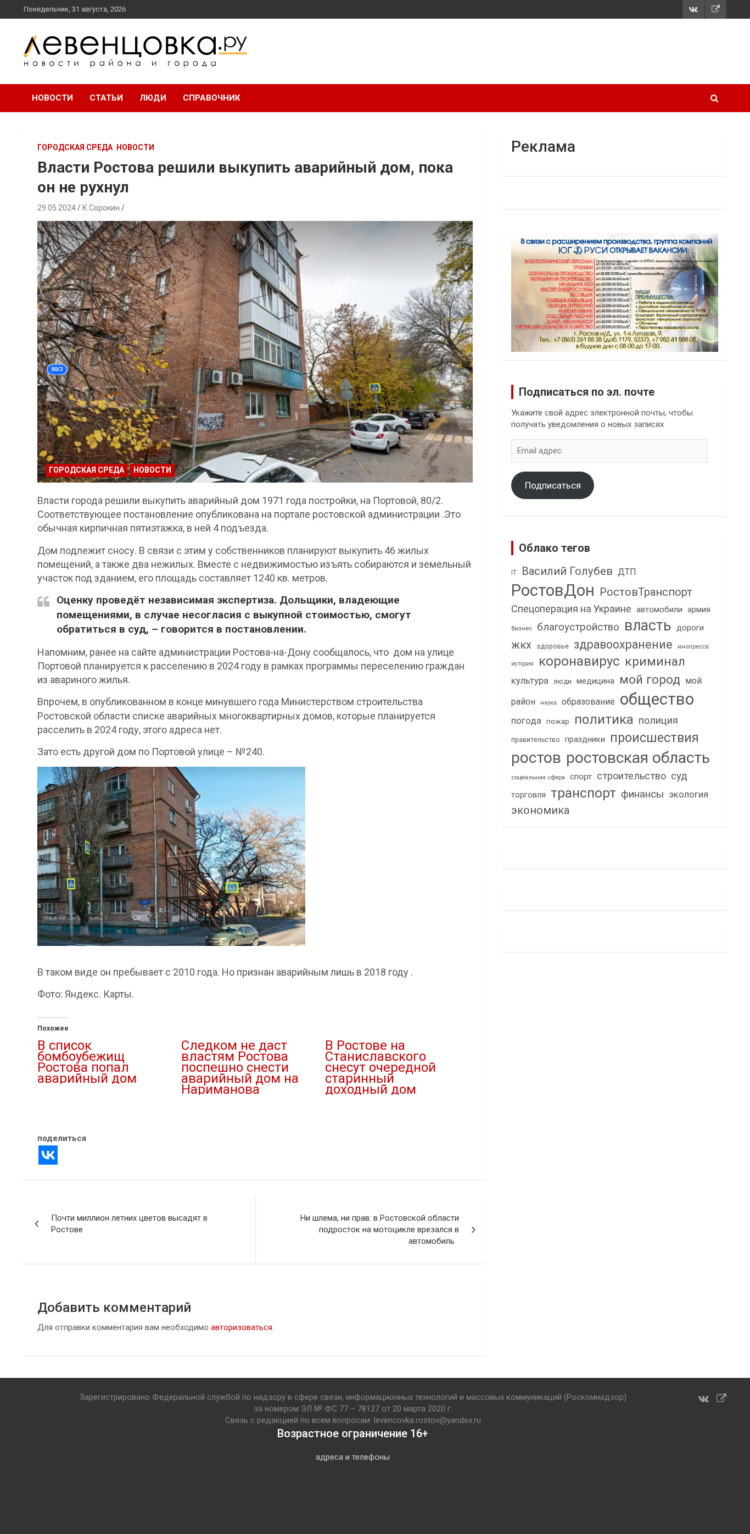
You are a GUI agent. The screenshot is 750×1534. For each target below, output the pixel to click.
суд (679, 776)
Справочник (211, 98)
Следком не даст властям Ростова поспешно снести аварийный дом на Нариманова (240, 1067)
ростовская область (638, 758)
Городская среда (75, 147)
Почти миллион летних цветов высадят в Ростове (129, 1223)
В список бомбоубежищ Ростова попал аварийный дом (87, 1062)
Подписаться (553, 485)
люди (562, 681)
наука (548, 702)
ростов (536, 758)
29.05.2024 (56, 207)
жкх (521, 644)
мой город (649, 679)
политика (604, 719)
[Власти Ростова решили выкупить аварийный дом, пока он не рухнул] (255, 352)
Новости (52, 98)
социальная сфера (538, 777)
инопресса (693, 646)
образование (588, 701)
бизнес (521, 628)
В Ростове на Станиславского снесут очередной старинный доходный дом (380, 1067)
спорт (581, 777)
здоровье (552, 646)
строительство (631, 776)
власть (647, 625)
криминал (655, 661)
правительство (535, 740)
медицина (595, 681)
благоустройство (578, 627)
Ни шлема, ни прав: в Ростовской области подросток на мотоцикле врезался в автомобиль (379, 1229)
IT (514, 573)
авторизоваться (241, 1327)
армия (698, 609)
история (522, 663)
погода (526, 721)
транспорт (583, 793)
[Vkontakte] (48, 1155)
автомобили (659, 609)
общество (657, 699)
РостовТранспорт (646, 592)
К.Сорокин (101, 207)
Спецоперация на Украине (571, 608)
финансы (642, 794)
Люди (152, 98)
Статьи (106, 98)
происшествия (654, 737)
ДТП (627, 572)
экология (688, 794)
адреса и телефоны (353, 1457)
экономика (540, 810)
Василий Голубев (567, 571)
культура (529, 680)
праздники (585, 739)
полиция (658, 720)
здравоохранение (623, 644)
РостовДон (553, 590)
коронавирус (579, 661)
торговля (528, 795)
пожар (557, 721)
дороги (690, 628)
